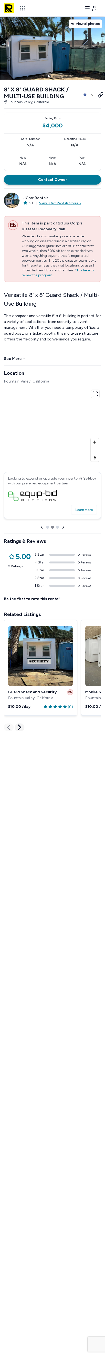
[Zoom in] (95, 442)
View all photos (88, 24)
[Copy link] (99, 95)
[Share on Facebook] (85, 95)
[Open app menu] (22, 8)
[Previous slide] (41, 527)
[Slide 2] (52, 76)
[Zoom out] (95, 450)
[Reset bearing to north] (95, 458)
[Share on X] (92, 94)
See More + (14, 358)
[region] (52, 425)
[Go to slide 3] (57, 527)
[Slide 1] (49, 76)
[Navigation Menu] (91, 8)
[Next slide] (63, 527)
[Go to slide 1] (47, 527)
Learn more (84, 510)
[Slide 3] (56, 76)
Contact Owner (52, 179)
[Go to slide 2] (52, 527)
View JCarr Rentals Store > (60, 203)
